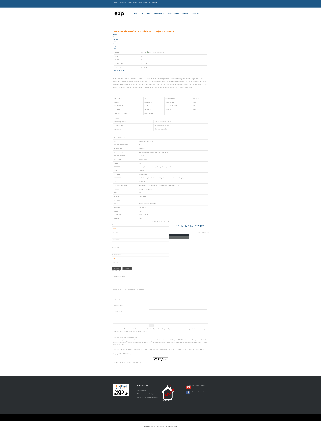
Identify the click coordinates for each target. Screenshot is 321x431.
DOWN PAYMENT (116, 239)
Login (114, 41)
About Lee (185, 13)
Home (135, 13)
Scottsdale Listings (118, 2)
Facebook (201, 392)
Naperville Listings (129, 2)
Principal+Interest (203, 232)
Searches (115, 37)
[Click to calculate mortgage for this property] (155, 52)
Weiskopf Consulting (156, 426)
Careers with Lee (158, 13)
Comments (117, 318)
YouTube (202, 385)
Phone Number (118, 305)
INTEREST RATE (115, 247)
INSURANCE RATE (116, 254)
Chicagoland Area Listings (150, 2)
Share (114, 48)
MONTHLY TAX (115, 262)
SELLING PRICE (115, 232)
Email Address (118, 311)
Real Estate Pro (145, 13)
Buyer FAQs (195, 13)
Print (114, 46)
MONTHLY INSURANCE (117, 265)
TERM (113, 224)
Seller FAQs (140, 16)
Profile (115, 34)
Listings (115, 39)
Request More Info (119, 70)
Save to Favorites (118, 44)
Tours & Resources (173, 13)
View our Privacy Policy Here (147, 394)
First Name (117, 293)
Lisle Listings (138, 2)
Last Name (117, 299)
